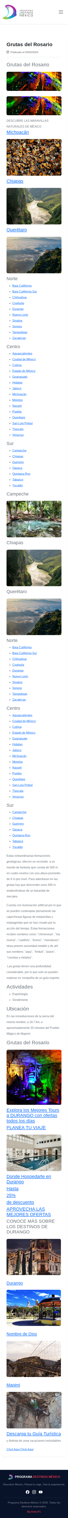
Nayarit (17, 405)
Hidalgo (17, 382)
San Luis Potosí (22, 423)
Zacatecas (19, 338)
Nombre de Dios (22, 1334)
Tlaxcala (17, 429)
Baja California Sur (24, 291)
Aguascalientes (22, 353)
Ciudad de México (24, 359)
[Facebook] (27, 1492)
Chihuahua (19, 297)
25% (11, 1195)
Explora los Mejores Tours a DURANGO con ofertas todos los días (33, 1115)
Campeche (19, 450)
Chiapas (15, 181)
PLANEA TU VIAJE (26, 1127)
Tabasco (17, 479)
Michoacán (18, 132)
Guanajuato (19, 376)
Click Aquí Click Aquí (20, 1449)
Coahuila (18, 303)
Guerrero (18, 462)
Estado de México (23, 371)
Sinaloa (17, 320)
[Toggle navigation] (61, 12)
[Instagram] (34, 1492)
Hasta (12, 1188)
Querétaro (17, 229)
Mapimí (13, 1385)
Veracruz (18, 434)
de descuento (20, 1202)
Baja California (22, 285)
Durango (18, 309)
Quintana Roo (21, 473)
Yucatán (17, 485)
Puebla (17, 411)
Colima (17, 365)
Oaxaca (17, 468)
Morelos (17, 400)
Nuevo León (20, 314)
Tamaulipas (19, 332)
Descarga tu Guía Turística (34, 1433)
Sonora (17, 326)
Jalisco (16, 388)
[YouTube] (40, 1492)
